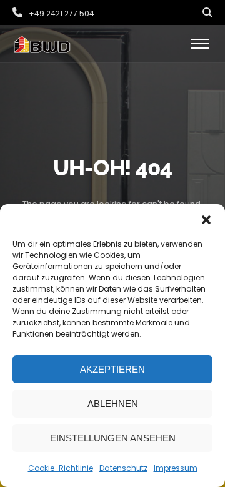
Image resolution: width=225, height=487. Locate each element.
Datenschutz (123, 468)
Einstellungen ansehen (113, 438)
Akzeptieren (112, 369)
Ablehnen (113, 403)
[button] (206, 220)
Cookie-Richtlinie (60, 468)
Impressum (176, 468)
